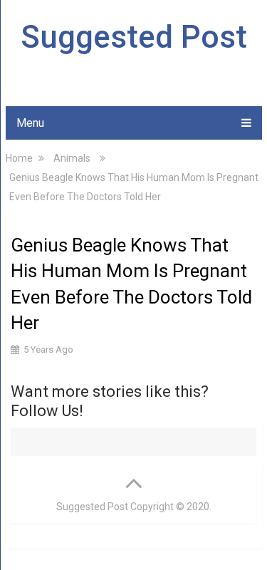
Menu (30, 123)
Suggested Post (134, 37)
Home (19, 158)
